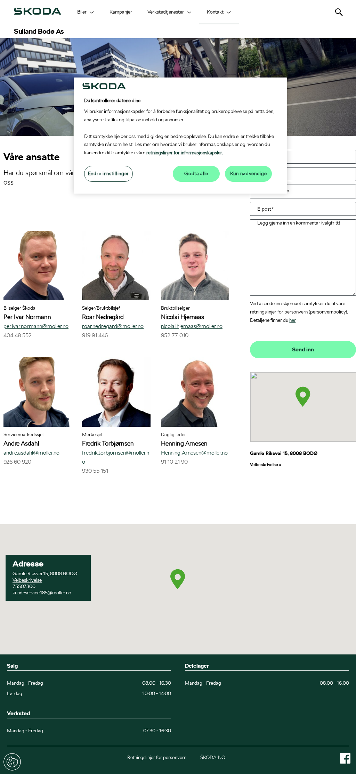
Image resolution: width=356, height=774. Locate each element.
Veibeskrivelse (264, 464)
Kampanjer (121, 12)
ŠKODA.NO (212, 757)
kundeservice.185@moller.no (42, 592)
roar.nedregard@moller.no (113, 326)
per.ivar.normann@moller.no (35, 326)
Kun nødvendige (248, 173)
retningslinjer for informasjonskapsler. (184, 152)
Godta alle (196, 173)
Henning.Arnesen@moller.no (194, 452)
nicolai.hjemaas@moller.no (191, 326)
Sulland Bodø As (39, 31)
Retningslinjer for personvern (156, 757)
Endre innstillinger (12, 762)
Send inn (303, 349)
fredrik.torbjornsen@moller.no (115, 457)
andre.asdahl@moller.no (31, 452)
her (292, 320)
